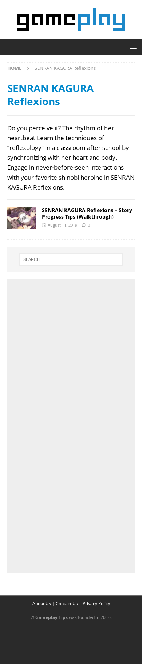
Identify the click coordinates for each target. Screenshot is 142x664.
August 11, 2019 (62, 225)
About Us (41, 603)
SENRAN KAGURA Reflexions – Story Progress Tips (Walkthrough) (87, 213)
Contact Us (67, 603)
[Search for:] (71, 259)
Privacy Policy (96, 603)
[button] (132, 46)
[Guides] (21, 218)
